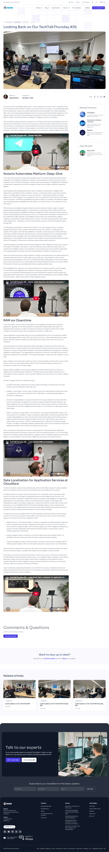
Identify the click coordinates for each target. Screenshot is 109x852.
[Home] (8, 8)
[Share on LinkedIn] (101, 96)
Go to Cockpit (97, 8)
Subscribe (90, 789)
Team (38, 848)
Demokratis (92, 806)
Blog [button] (46, 8)
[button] (92, 2)
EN (102, 2)
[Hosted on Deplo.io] (18, 826)
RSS (34, 22)
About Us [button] (65, 8)
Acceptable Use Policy (97, 848)
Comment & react (10, 636)
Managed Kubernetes (46, 806)
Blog (64, 658)
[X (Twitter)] (16, 831)
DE (104, 2)
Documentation (86, 2)
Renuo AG (90, 150)
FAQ (104, 848)
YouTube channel (49, 658)
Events (53, 848)
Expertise (42, 848)
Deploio (90, 130)
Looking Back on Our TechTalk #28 (17, 704)
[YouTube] (8, 831)
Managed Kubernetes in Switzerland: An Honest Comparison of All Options (71, 822)
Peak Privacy (92, 813)
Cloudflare (91, 113)
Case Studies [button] (55, 8)
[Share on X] (98, 96)
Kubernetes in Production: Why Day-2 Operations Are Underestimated (72, 827)
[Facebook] (20, 831)
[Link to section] (65, 174)
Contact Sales (14, 760)
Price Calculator (76, 8)
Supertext (91, 811)
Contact (87, 8)
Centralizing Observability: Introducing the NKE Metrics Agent (72, 812)
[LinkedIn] (4, 831)
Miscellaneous (17, 22)
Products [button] (38, 8)
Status (72, 2)
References (48, 848)
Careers (65, 848)
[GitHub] (12, 831)
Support (78, 2)
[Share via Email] (104, 96)
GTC (90, 848)
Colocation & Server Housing (94, 121)
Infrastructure (59, 848)
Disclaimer (85, 848)
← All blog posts (8, 22)
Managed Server (45, 808)
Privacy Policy (79, 848)
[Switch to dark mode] (96, 2)
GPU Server (44, 817)
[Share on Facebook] (94, 96)
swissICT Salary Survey (95, 808)
